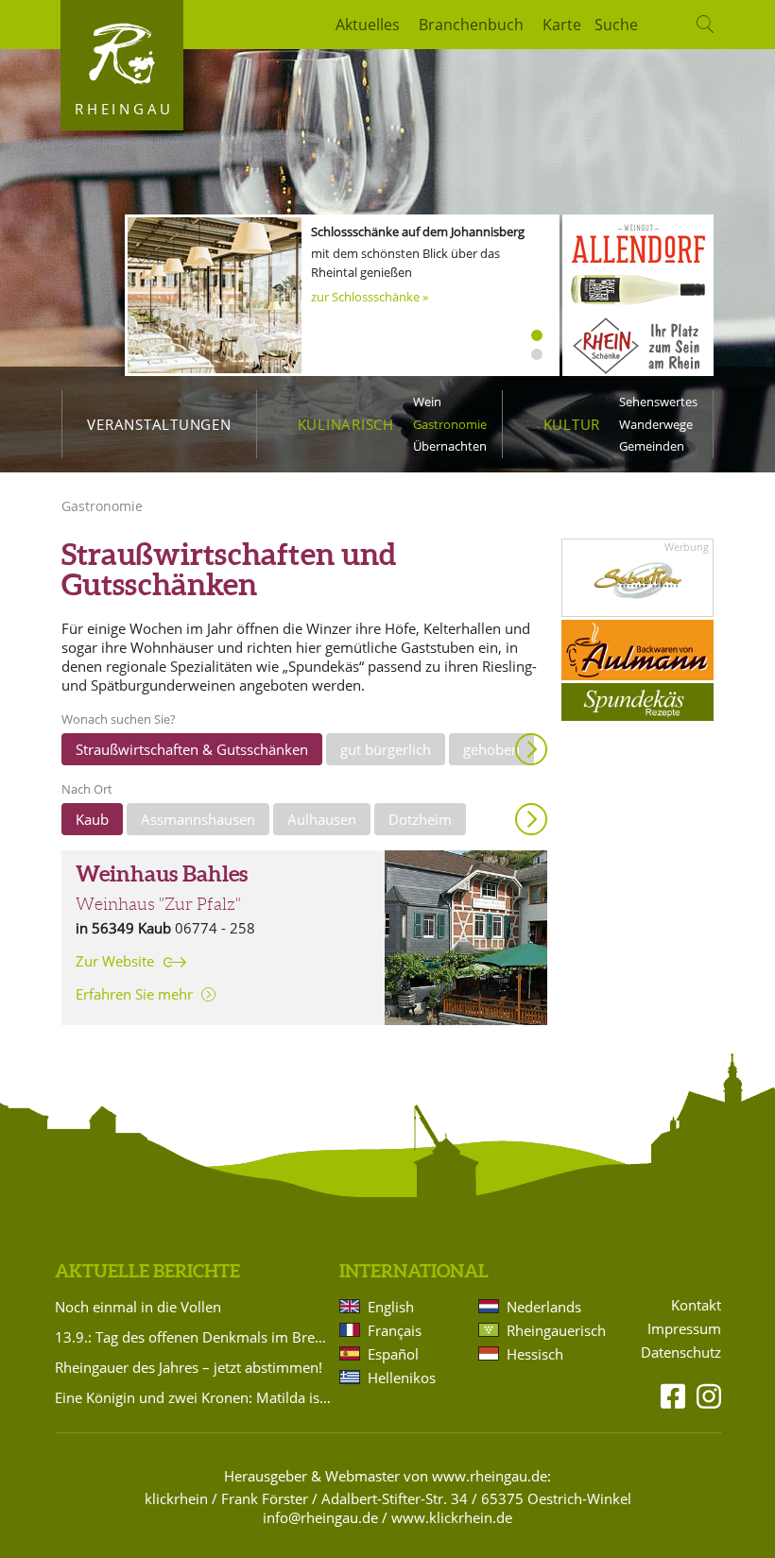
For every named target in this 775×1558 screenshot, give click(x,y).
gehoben (491, 749)
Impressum (684, 1329)
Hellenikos (402, 1377)
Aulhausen (321, 819)
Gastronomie (450, 424)
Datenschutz (681, 1352)
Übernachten (450, 445)
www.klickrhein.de (451, 1517)
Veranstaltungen (159, 424)
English (391, 1306)
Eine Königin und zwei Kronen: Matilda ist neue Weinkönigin (194, 1397)
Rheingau (124, 108)
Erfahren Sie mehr (134, 993)
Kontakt (696, 1305)
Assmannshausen (198, 819)
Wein (427, 401)
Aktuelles (368, 24)
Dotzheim (420, 819)
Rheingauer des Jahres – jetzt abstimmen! (188, 1367)
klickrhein (176, 1498)
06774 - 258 (215, 927)
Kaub (92, 819)
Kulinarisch (346, 424)
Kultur (572, 424)
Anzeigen (531, 749)
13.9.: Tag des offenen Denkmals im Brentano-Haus (194, 1336)
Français (395, 1330)
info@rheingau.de (320, 1517)
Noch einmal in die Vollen (138, 1306)
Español (393, 1353)
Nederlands (544, 1306)
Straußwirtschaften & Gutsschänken (192, 749)
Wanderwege (656, 424)
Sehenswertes (658, 401)
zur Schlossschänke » (369, 296)
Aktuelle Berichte (147, 1270)
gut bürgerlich (385, 749)
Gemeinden (651, 445)
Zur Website (115, 961)
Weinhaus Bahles (162, 874)
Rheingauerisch (555, 1330)
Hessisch (535, 1353)
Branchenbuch (471, 24)
